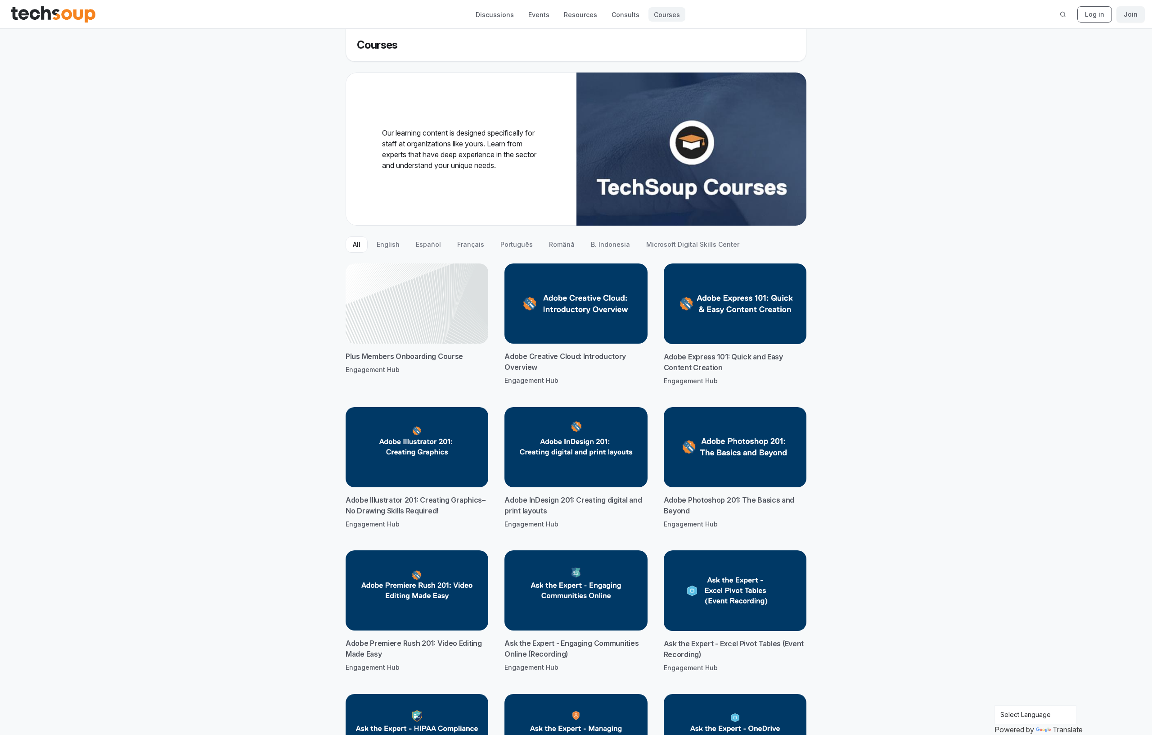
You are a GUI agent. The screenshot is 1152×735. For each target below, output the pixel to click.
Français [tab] (470, 244)
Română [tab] (562, 244)
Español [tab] (428, 244)
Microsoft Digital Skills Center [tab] (692, 244)
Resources (580, 14)
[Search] (1063, 14)
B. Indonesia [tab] (610, 244)
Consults (625, 14)
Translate (1068, 729)
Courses (667, 14)
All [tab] (356, 244)
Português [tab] (516, 244)
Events (538, 14)
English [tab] (388, 244)
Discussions (495, 14)
